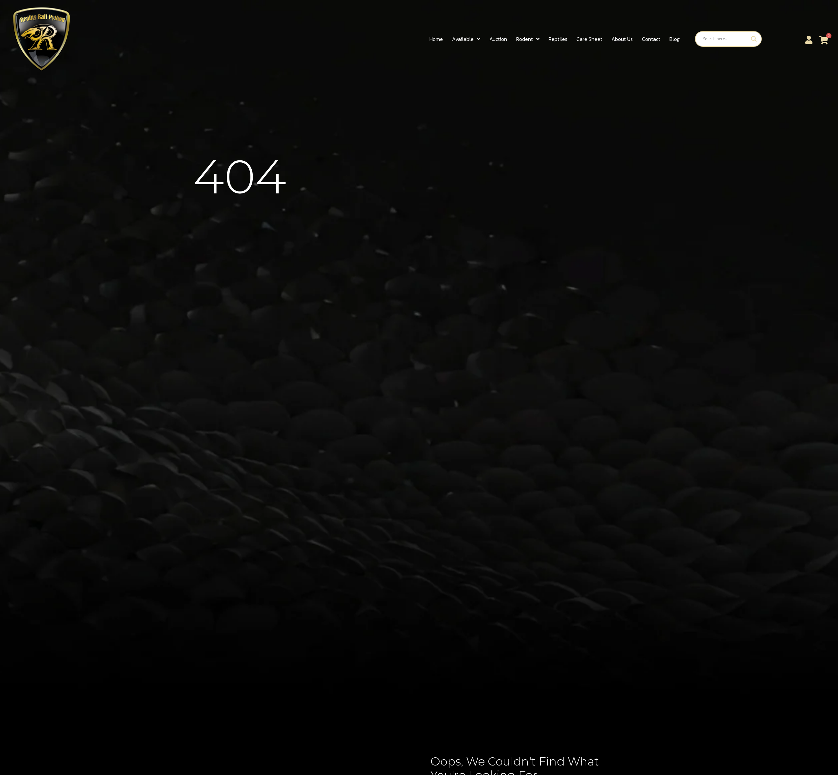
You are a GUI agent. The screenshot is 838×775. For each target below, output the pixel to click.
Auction (498, 39)
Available (463, 39)
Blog (674, 39)
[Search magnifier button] (753, 39)
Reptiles (558, 39)
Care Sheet (589, 39)
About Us (622, 39)
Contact (651, 39)
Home (436, 39)
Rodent (524, 39)
